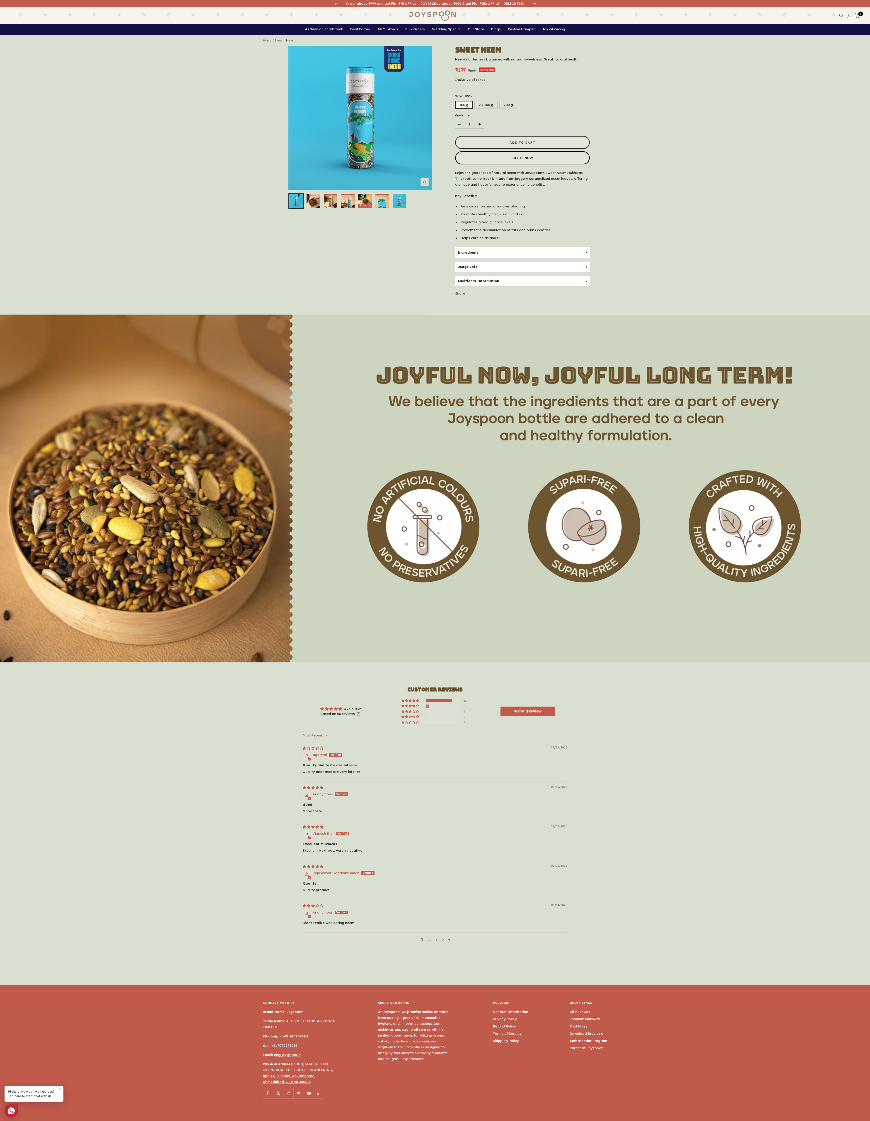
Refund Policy (504, 1026)
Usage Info (467, 267)
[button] (410, 700)
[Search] (840, 16)
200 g (508, 105)
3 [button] (436, 940)
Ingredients (467, 252)
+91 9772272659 (284, 1045)
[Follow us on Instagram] (288, 1093)
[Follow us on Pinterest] (298, 1093)
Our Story (476, 29)
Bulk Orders (415, 29)
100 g (463, 105)
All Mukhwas (387, 29)
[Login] (848, 16)
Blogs (496, 29)
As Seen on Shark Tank (324, 29)
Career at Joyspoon (586, 1048)
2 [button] (429, 940)
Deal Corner (360, 29)
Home (267, 40)
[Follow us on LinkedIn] (319, 1093)
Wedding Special (446, 29)
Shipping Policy (506, 1041)
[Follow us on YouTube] (309, 1093)
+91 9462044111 (295, 1036)
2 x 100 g (486, 105)
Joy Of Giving (553, 29)
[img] (313, 748)
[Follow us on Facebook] (268, 1093)
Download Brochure (586, 1033)
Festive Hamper (521, 29)
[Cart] (856, 15)
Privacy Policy (505, 1019)
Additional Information (478, 281)
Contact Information (510, 1012)
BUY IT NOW (522, 158)
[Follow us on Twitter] (278, 1093)
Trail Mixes (578, 1026)
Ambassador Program (588, 1041)
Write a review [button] (527, 711)
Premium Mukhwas (585, 1019)
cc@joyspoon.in (287, 1055)
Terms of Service (507, 1033)
